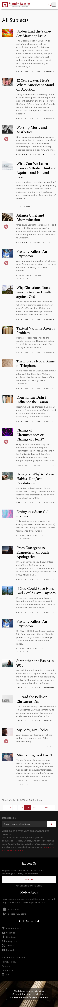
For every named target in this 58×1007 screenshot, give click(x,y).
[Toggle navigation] (54, 5)
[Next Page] (52, 807)
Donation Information (31, 885)
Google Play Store (17, 914)
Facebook (11, 937)
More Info (40, 902)
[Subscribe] (51, 824)
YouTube (10, 933)
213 (21, 808)
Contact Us (7, 970)
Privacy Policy (9, 962)
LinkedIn (10, 950)
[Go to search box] (50, 4)
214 (28, 808)
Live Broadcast (13, 928)
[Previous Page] (5, 807)
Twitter (9, 945)
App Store (13, 909)
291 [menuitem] (46, 807)
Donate (29, 879)
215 (35, 808)
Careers (6, 966)
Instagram (11, 941)
